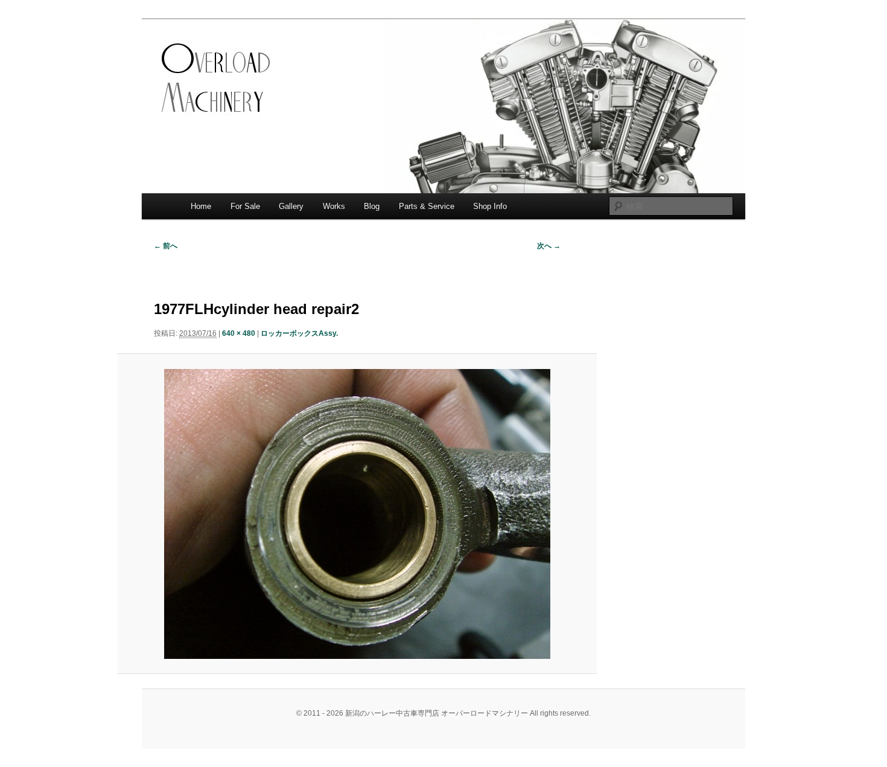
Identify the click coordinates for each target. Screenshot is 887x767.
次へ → (549, 246)
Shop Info (490, 206)
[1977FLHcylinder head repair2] (357, 514)
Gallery (291, 206)
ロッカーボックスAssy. (299, 333)
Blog (372, 206)
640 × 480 (238, 333)
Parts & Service (426, 206)
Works (334, 206)
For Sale (245, 206)
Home (201, 206)
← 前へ (165, 246)
